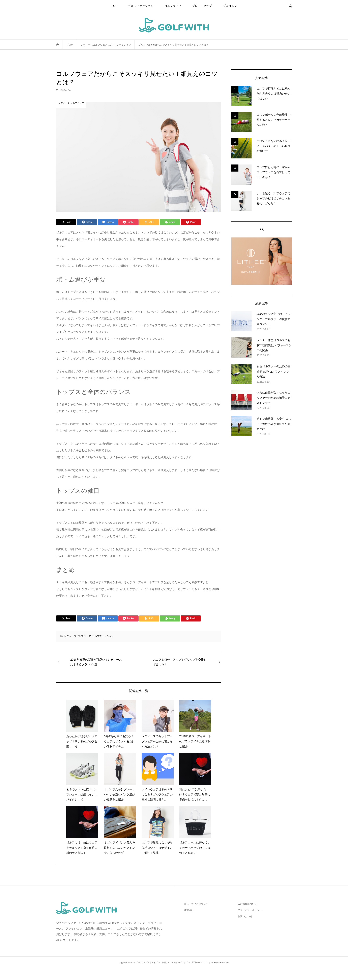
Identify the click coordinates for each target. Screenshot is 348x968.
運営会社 (189, 910)
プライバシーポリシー (250, 910)
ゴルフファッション (140, 5)
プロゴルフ (230, 5)
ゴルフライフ (172, 5)
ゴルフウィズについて (196, 903)
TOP (114, 5)
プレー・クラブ (202, 5)
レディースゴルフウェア (77, 636)
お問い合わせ (245, 916)
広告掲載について (247, 903)
